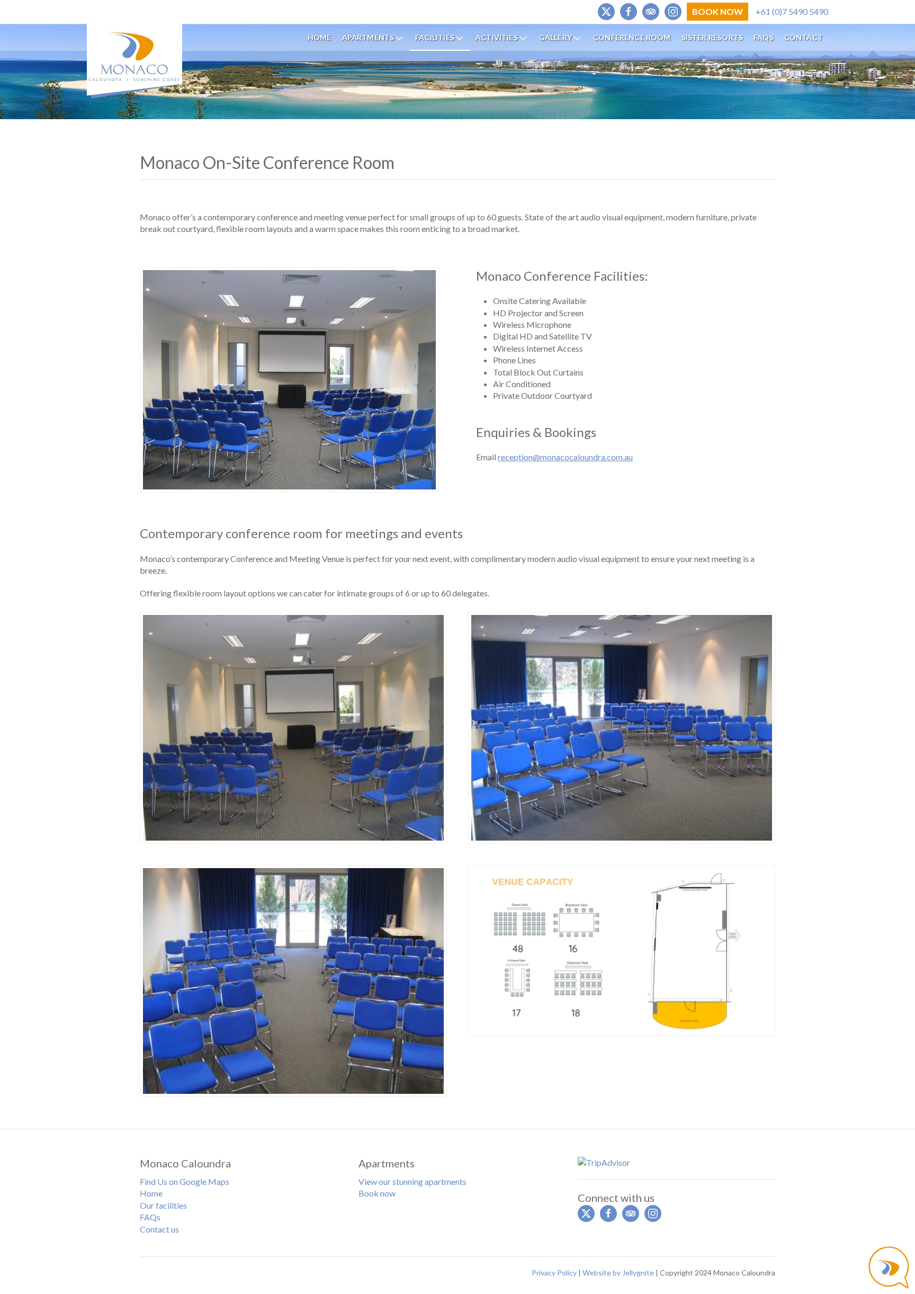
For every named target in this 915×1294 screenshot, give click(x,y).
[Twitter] (606, 11)
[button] (293, 726)
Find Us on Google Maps (184, 1181)
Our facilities (163, 1205)
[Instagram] (673, 11)
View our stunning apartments (412, 1181)
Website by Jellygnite (618, 1272)
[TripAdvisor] (650, 11)
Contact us (159, 1229)
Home (151, 1193)
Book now (377, 1193)
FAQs (150, 1217)
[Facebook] (628, 11)
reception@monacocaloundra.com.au (565, 457)
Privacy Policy (554, 1272)
